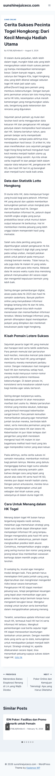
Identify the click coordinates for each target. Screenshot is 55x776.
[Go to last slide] (7, 727)
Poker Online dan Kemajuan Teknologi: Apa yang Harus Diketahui (41, 682)
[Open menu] (49, 5)
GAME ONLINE (10, 20)
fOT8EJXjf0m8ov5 (15, 50)
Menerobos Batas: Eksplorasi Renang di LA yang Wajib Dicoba (13, 682)
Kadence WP (33, 767)
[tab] (22, 742)
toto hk (18, 657)
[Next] (47, 727)
